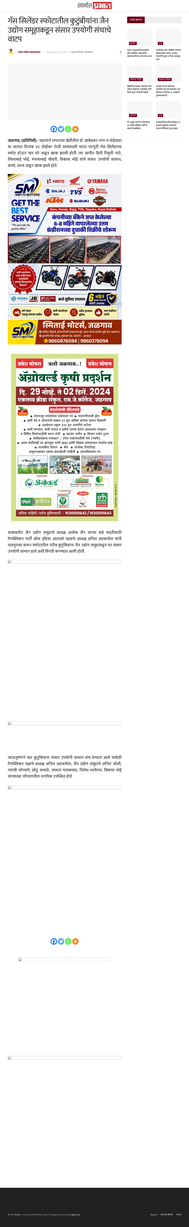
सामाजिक (89, 52)
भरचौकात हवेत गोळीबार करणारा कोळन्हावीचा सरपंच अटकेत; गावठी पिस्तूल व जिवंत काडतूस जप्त (168, 54)
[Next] (157, 140)
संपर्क (178, 1215)
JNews (18, 1214)
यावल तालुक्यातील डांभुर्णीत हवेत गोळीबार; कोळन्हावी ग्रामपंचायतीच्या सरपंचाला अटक (139, 53)
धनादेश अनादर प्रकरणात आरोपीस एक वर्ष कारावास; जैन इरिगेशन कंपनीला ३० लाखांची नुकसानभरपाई (168, 90)
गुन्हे (160, 43)
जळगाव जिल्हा (77, 52)
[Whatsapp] (68, 129)
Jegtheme (75, 1214)
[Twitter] (61, 129)
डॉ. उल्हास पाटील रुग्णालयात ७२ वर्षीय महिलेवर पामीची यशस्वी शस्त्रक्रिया (138, 125)
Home (153, 1215)
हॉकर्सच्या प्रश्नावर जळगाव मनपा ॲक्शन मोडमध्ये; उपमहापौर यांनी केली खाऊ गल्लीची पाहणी (139, 89)
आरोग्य (133, 115)
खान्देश (133, 43)
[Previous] (151, 140)
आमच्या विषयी (166, 1215)
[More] (75, 129)
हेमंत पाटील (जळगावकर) (29, 52)
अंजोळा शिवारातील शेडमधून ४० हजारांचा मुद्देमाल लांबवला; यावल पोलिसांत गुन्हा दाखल (168, 125)
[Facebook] (54, 129)
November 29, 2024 (57, 52)
